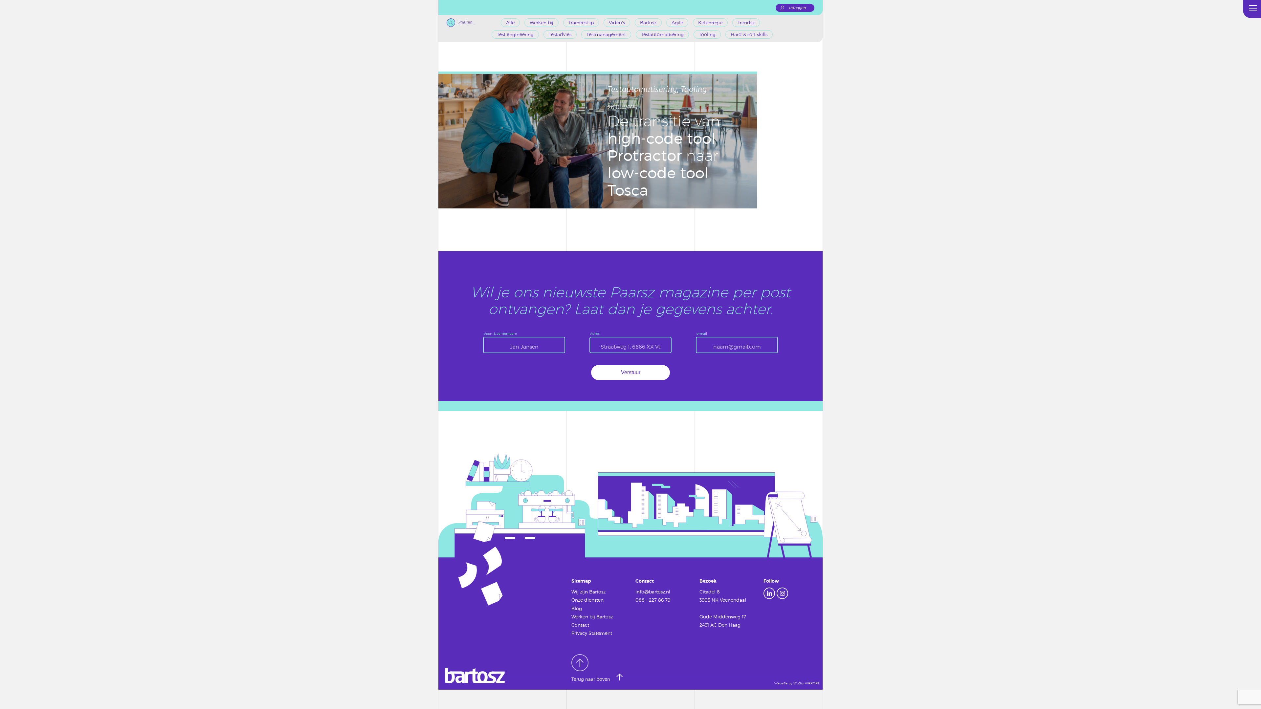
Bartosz (648, 22)
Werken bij (541, 22)
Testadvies (560, 34)
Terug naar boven (591, 679)
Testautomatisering (662, 34)
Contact (580, 625)
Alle (510, 22)
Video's (617, 22)
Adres (595, 333)
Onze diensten (587, 600)
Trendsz (746, 22)
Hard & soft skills (749, 34)
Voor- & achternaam (500, 333)
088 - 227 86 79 (652, 600)
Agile (677, 22)
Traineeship (581, 22)
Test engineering (515, 34)
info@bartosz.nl (652, 591)
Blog (576, 608)
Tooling (707, 34)
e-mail (702, 333)
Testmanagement (606, 34)
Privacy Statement (591, 633)
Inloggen (797, 8)
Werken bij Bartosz (592, 616)
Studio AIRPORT (806, 683)
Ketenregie (710, 22)
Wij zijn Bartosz (588, 591)
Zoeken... (467, 22)
